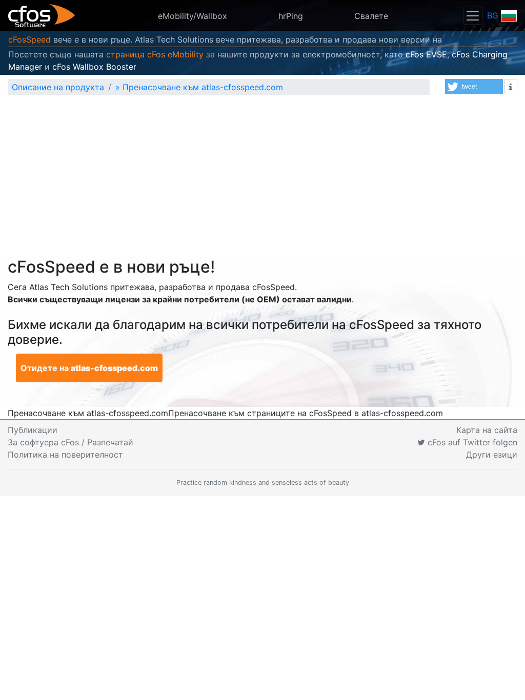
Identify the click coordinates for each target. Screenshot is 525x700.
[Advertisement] (262, 180)
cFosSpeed (29, 39)
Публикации (32, 430)
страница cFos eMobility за (160, 54)
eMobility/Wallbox (192, 16)
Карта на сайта (486, 430)
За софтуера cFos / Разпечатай (70, 442)
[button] (474, 86)
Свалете (371, 16)
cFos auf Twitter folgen (471, 442)
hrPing (290, 16)
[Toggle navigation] (472, 16)
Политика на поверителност (65, 454)
